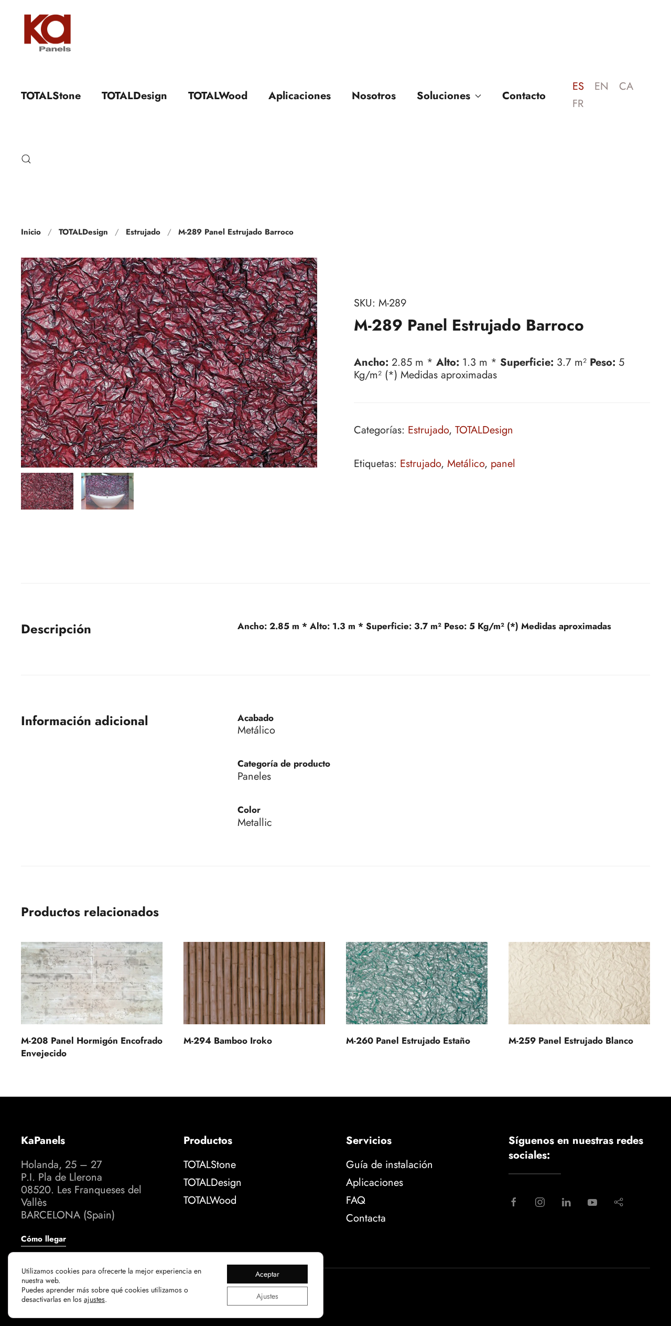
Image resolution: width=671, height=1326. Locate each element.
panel (503, 463)
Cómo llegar (43, 1239)
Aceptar (267, 1274)
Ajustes (267, 1296)
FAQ (355, 1200)
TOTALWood (217, 95)
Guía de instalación (389, 1164)
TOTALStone (51, 95)
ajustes (94, 1299)
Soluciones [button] (443, 95)
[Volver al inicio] (47, 32)
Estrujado (428, 430)
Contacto (524, 95)
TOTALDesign (134, 95)
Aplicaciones (299, 95)
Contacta (366, 1218)
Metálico (465, 463)
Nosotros (374, 95)
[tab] (47, 491)
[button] (26, 159)
